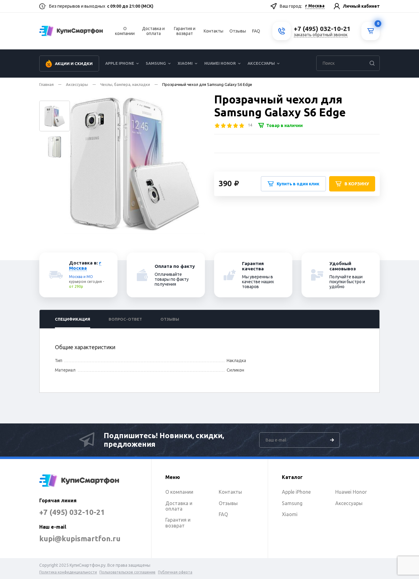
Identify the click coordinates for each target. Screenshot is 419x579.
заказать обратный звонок (321, 34)
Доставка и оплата (153, 31)
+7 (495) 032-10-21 (72, 512)
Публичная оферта (175, 572)
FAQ (256, 31)
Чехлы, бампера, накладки (125, 84)
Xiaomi (185, 63)
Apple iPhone (119, 63)
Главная (46, 84)
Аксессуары (261, 63)
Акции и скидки (74, 63)
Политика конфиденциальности (68, 572)
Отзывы (237, 31)
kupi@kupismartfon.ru (80, 539)
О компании (125, 31)
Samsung (156, 63)
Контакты (213, 31)
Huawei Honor (220, 63)
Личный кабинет (361, 6)
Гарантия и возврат (184, 31)
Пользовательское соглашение (127, 572)
